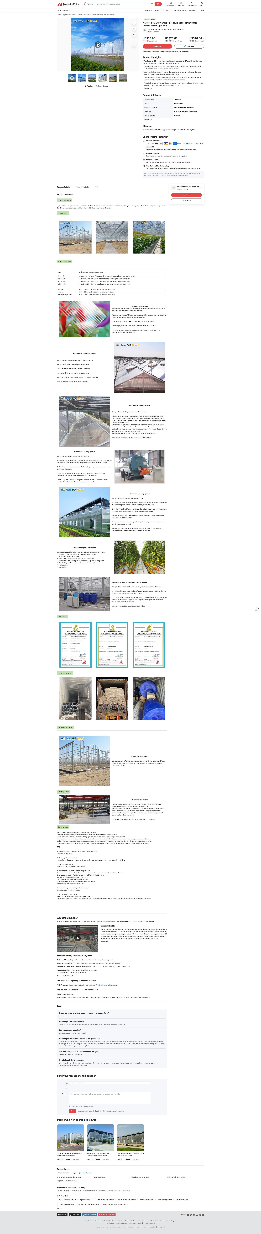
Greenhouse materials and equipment (69, 1177)
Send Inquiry (157, 46)
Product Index (165, 1221)
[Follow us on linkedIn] (203, 1215)
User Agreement (141, 1227)
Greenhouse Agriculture (164, 1200)
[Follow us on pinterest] (200, 1215)
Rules (202, 10)
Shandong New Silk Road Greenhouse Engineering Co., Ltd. (166, 29)
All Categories (64, 10)
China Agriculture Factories (67, 1200)
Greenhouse (73, 985)
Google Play (75, 1215)
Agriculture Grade (85, 1200)
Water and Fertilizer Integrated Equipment (103, 985)
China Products (99, 1221)
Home (59, 15)
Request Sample (184, 51)
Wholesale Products (130, 1221)
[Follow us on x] (191, 1215)
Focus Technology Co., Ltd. (116, 1227)
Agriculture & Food (69, 15)
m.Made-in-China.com (135, 1223)
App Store (62, 1215)
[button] (152, 4)
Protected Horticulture (84, 15)
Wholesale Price (142, 1221)
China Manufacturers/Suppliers (114, 1221)
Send (72, 1111)
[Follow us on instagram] (194, 1215)
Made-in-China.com (121, 1223)
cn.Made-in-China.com (150, 1223)
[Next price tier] (203, 38)
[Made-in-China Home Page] (68, 4)
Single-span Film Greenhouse (66, 1181)
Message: (65, 1094)
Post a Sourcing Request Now (113, 1111)
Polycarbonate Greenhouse (139, 1177)
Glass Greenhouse (99, 1177)
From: (66, 1083)
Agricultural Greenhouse (66, 1205)
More (59, 1208)
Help (167, 10)
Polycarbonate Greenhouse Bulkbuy (114, 1205)
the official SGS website (105, 921)
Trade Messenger (89, 1215)
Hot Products (89, 1221)
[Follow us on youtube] (197, 1215)
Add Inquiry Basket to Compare (98, 86)
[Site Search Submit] (158, 4)
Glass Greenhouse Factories (127, 1200)
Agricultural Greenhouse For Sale (88, 1205)
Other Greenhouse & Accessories (103, 15)
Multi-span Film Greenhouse (176, 1177)
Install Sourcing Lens (107, 1215)
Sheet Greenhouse (182, 1200)
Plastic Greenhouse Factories (105, 1200)
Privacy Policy (162, 1227)
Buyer (157, 10)
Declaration (152, 1227)
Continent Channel (154, 1221)
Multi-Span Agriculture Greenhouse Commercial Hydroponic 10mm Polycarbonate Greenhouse (98, 1155)
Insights (173, 1221)
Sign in (202, 5)
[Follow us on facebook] (188, 1215)
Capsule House (82, 985)
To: (67, 1088)
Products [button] (90, 4)
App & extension (179, 10)
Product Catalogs (86, 1173)
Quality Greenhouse (146, 1200)
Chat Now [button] (190, 46)
